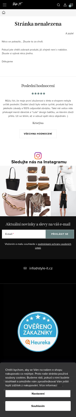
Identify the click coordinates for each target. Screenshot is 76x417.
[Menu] (4, 4)
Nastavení (38, 394)
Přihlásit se (59, 234)
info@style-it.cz (40, 268)
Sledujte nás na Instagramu (39, 162)
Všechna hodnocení (38, 133)
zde (60, 385)
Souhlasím (38, 406)
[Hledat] (58, 4)
